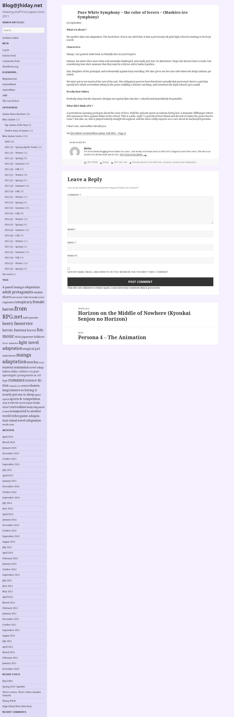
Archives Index (10, 37)
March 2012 (8, 602)
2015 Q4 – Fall (12, 257)
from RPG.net (154, 162)
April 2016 (7, 436)
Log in (5, 50)
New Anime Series (12, 136)
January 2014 (9, 519)
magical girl (31, 349)
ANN (4, 95)
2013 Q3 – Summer (15, 207)
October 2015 (9, 458)
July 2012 (7, 580)
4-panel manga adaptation (21, 287)
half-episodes (30, 317)
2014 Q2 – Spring (13, 224)
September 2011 (11, 630)
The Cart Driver (10, 100)
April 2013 (7, 552)
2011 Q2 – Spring (13, 158)
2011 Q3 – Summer (15, 163)
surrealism (18, 407)
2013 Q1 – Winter (14, 197)
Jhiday (106, 162)
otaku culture (19, 371)
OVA (31, 371)
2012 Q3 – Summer (15, 185)
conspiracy (23, 302)
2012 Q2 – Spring (13, 180)
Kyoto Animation (10, 343)
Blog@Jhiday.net (22, 5)
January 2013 (9, 563)
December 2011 (10, 619)
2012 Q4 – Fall (12, 191)
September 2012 (11, 574)
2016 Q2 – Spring (13, 268)
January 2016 (9, 447)
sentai (25, 385)
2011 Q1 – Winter (14, 152)
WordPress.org (10, 66)
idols (18, 336)
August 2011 (8, 635)
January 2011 (9, 663)
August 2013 (8, 541)
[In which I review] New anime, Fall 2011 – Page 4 (98, 133)
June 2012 (7, 586)
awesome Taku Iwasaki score (28, 297)
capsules (8, 302)
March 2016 (8, 442)
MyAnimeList (9, 78)
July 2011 (7, 641)
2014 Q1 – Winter (14, 219)
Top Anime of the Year (16, 125)
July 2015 (7, 470)
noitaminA (21, 367)
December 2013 (10, 525)
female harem (139, 162)
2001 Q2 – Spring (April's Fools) (21, 147)
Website (72, 255)
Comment (74, 194)
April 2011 (7, 646)
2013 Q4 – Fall (12, 213)
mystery (8, 367)
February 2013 (10, 558)
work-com (8, 424)
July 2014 (7, 503)
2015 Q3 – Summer (15, 252)
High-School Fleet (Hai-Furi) (17, 706)
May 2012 (7, 591)
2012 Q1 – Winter (14, 174)
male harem (9, 355)
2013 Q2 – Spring (13, 202)
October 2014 (9, 492)
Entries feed (9, 55)
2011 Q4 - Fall (120, 162)
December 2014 (10, 486)
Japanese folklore (32, 336)
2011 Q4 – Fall (12, 169)
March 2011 (8, 652)
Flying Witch (9, 700)
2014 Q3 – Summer (15, 230)
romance (16, 380)
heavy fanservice (17, 323)
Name (71, 229)
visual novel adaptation (25, 420)
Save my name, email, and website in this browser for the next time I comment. (118, 271)
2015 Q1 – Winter (14, 241)
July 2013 (7, 547)
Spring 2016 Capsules (13, 686)
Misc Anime (8, 119)
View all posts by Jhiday (131, 154)
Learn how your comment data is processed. (135, 287)
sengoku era (14, 386)
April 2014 (7, 514)
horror (31, 330)
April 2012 (7, 596)
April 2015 (7, 475)
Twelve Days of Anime (17, 130)
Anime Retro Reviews (13, 114)
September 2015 (11, 464)
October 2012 (9, 569)
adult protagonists (17, 291)
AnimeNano (8, 89)
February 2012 (10, 608)
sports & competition (25, 399)
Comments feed (10, 61)
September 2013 (11, 536)
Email (71, 242)
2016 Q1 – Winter (14, 263)
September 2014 (11, 497)
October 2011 (9, 624)
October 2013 (9, 530)
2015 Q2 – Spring (13, 246)
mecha (32, 362)
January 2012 (9, 613)
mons (41, 362)
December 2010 (10, 668)
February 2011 (10, 657)
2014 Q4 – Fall (12, 235)
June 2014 (7, 508)
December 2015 (10, 453)
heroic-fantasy (14, 330)
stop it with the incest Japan (17, 402)
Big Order (7, 680)
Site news (7, 274)
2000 (7, 141)
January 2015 (9, 481)
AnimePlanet (9, 84)
